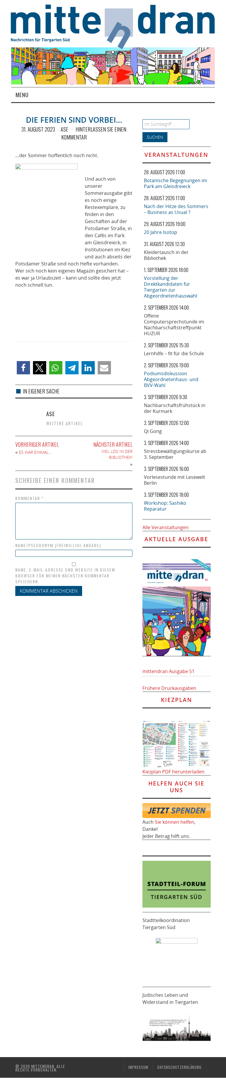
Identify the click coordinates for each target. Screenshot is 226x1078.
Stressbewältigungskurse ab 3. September (175, 454)
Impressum (138, 1067)
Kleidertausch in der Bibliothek (166, 255)
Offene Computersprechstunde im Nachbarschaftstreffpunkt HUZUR (174, 325)
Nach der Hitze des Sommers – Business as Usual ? (176, 209)
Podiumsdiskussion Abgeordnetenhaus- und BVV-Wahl (171, 379)
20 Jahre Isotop (160, 232)
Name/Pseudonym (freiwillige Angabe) (58, 545)
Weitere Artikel (64, 423)
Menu (22, 94)
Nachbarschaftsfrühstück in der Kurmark (174, 408)
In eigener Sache (41, 391)
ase (64, 129)
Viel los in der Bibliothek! (117, 454)
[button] (23, 367)
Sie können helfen (174, 822)
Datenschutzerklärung (179, 1067)
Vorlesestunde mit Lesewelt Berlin (174, 480)
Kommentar (29, 498)
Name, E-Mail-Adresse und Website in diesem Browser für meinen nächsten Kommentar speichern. (65, 575)
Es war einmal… (35, 452)
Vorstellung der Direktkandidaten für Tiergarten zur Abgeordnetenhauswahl (170, 287)
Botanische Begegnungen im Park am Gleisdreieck (175, 183)
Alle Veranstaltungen (165, 527)
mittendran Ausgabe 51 (168, 671)
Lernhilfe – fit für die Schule (174, 353)
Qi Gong (153, 431)
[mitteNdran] (118, 26)
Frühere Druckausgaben (169, 688)
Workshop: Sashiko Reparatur (165, 506)
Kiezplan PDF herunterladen (173, 771)
